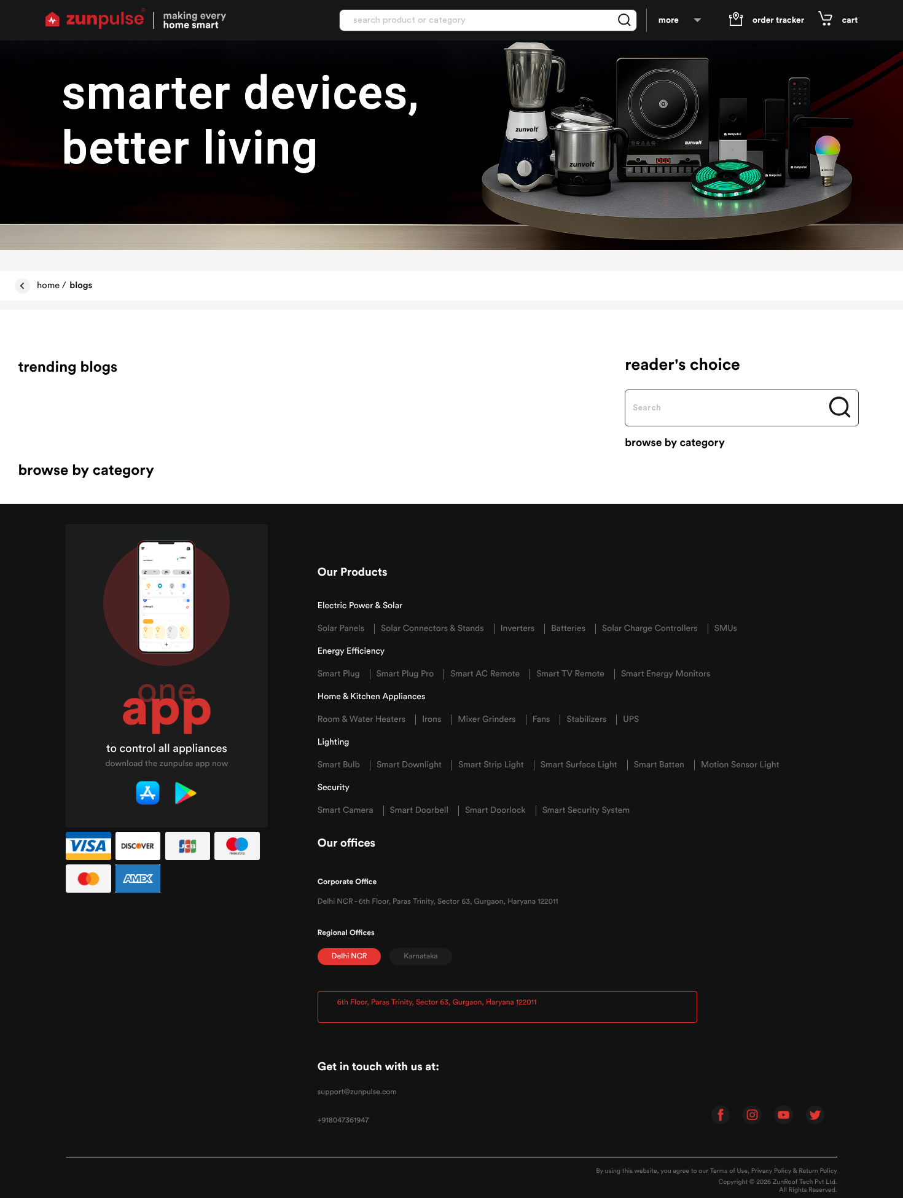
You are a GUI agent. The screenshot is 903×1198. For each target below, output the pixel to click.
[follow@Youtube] (783, 1116)
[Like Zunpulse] (720, 1116)
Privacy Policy (771, 1171)
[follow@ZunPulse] (815, 1116)
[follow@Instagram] (752, 1116)
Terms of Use (729, 1171)
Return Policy (818, 1171)
